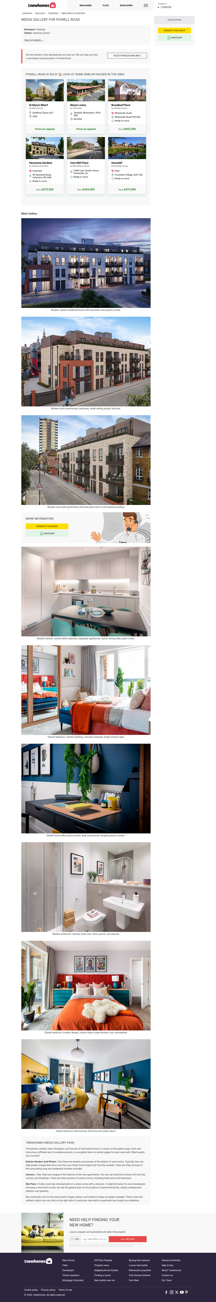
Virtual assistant (70, 1275)
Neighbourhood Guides (106, 1270)
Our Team (167, 1280)
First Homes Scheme (139, 1275)
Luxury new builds (138, 1265)
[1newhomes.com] (38, 1270)
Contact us (167, 1275)
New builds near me (104, 1280)
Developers (126, 5)
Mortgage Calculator (73, 1280)
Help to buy (167, 1265)
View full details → (34, 40)
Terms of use (65, 1289)
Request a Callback (47, 526)
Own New (134, 1280)
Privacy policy (48, 1289)
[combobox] (75, 1239)
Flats (106, 5)
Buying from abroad (139, 1260)
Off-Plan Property (103, 1260)
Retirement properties (140, 1270)
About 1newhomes (171, 1270)
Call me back (128, 1239)
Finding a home (102, 1275)
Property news (101, 1265)
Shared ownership (171, 1260)
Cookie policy (31, 1289)
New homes (86, 5)
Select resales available (127, 55)
